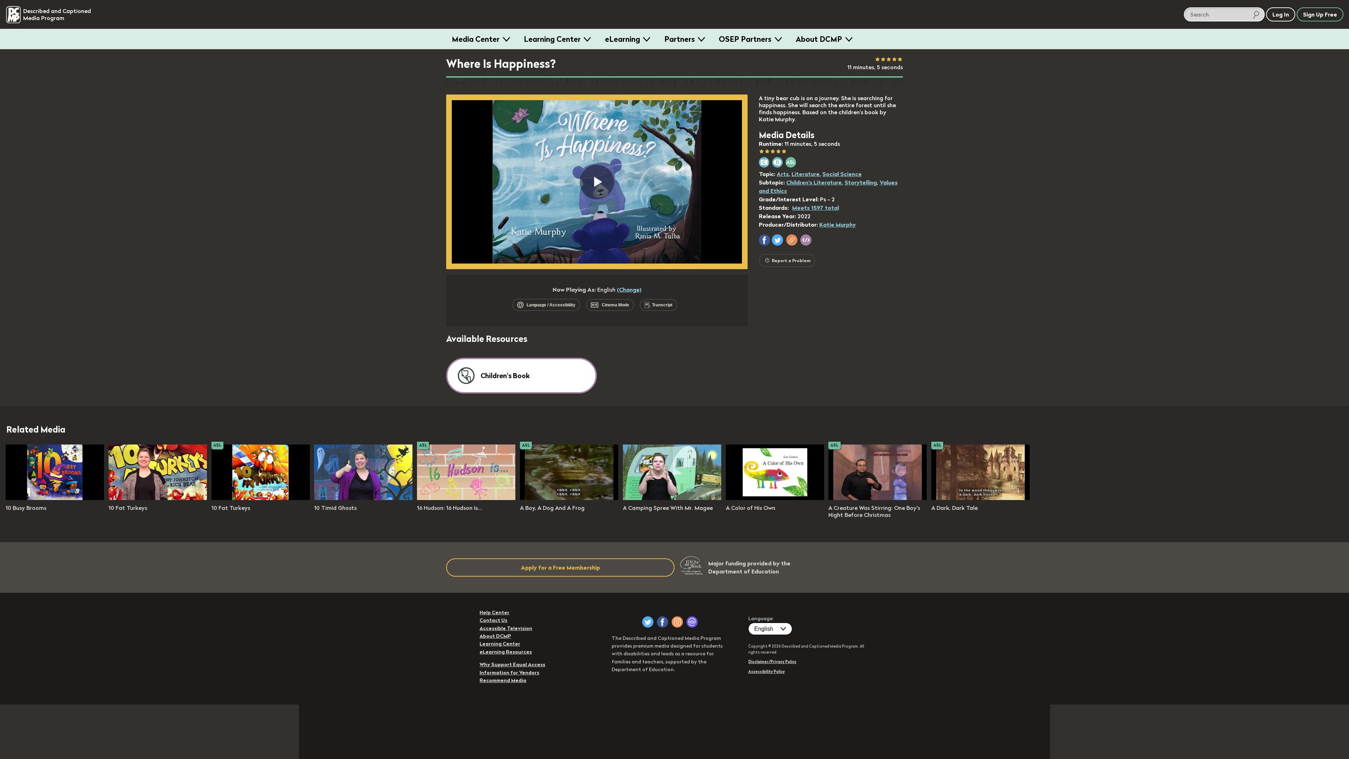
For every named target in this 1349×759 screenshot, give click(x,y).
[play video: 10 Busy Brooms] (55, 497)
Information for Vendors (509, 672)
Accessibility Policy (766, 671)
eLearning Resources (506, 652)
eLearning (622, 39)
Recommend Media (503, 680)
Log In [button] (1280, 14)
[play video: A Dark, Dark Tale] (980, 497)
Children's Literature (814, 182)
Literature (805, 173)
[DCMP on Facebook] (662, 622)
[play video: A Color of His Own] (775, 497)
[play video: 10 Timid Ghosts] (363, 497)
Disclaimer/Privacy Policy (772, 661)
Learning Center (552, 39)
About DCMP (819, 39)
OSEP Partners (745, 39)
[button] (764, 240)
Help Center (494, 612)
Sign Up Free (1320, 14)
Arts (783, 173)
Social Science (842, 173)
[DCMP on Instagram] (677, 622)
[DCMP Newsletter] (692, 622)
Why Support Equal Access (512, 664)
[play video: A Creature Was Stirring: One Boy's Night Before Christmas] (877, 497)
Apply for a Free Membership (560, 567)
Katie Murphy (837, 224)
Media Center (476, 39)
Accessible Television (506, 628)
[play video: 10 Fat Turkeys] (158, 497)
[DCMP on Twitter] (647, 622)
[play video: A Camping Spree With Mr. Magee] (672, 497)
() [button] (629, 289)
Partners (679, 39)
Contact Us (493, 620)
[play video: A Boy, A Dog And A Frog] (569, 497)
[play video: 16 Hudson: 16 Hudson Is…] (466, 497)
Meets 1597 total (815, 207)
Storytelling (861, 182)
